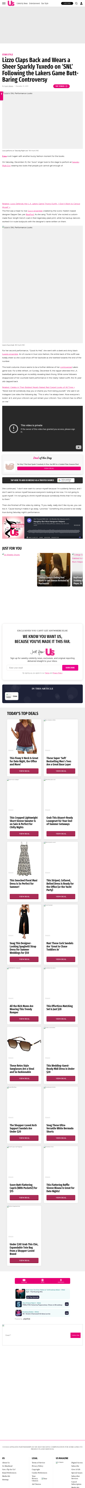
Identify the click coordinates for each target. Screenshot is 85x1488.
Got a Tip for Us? (9, 1469)
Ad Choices (36, 1484)
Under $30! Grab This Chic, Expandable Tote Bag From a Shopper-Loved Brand (24, 1249)
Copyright (36, 1469)
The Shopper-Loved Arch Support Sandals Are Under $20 (23, 1128)
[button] (76, 3)
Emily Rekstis (8, 86)
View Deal (49, 468)
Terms (47, 673)
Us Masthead (7, 1466)
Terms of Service (38, 1463)
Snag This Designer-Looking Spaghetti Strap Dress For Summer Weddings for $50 (23, 948)
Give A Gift (75, 1469)
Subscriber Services (75, 1477)
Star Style (44, 3)
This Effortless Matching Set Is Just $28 (59, 1007)
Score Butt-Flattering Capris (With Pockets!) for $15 (23, 1188)
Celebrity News (22, 3)
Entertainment (34, 3)
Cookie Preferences (39, 1473)
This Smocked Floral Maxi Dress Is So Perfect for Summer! (23, 883)
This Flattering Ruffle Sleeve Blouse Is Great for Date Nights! (60, 1188)
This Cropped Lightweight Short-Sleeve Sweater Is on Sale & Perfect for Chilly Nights (24, 822)
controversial (66, 367)
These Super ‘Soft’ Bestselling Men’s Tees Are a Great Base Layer (58, 761)
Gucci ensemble (35, 211)
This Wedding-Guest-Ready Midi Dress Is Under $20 (60, 1069)
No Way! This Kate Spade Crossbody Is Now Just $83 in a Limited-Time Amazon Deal (48, 464)
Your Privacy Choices (35, 1478)
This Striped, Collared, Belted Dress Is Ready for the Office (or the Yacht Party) (60, 885)
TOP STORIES (60, 86)
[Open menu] (4, 3)
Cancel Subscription (76, 1483)
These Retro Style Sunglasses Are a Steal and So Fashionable (22, 1069)
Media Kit (6, 1476)
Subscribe (67, 3)
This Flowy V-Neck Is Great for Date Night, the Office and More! (24, 761)
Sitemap (5, 1480)
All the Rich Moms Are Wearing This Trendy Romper (21, 1009)
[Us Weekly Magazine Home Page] (11, 3)
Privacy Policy (57, 673)
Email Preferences (9, 1473)
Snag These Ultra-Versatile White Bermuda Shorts (59, 1128)
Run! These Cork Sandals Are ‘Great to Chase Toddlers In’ (59, 946)
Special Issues (76, 1473)
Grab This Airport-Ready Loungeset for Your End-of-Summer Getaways (59, 821)
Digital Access (77, 1463)
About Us (6, 1463)
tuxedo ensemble (10, 354)
